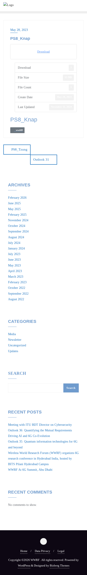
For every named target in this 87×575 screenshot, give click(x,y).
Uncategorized (17, 345)
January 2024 (16, 248)
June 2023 (14, 259)
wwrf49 (18, 130)
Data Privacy (42, 551)
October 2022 (16, 288)
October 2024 (16, 226)
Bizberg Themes (59, 565)
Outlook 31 (41, 159)
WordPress (24, 565)
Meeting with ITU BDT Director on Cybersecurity (40, 424)
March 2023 (15, 276)
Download (43, 51)
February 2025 (17, 214)
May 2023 (14, 265)
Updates (13, 351)
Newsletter (14, 339)
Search (17, 373)
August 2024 (16, 237)
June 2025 (14, 203)
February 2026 (17, 197)
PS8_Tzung (19, 149)
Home (23, 551)
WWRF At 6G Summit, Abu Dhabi (30, 469)
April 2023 (15, 271)
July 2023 (14, 254)
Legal (61, 551)
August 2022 (16, 299)
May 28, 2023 (19, 30)
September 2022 (18, 293)
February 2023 (17, 282)
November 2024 (18, 220)
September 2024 (18, 231)
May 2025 (14, 209)
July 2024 (14, 243)
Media (12, 334)
